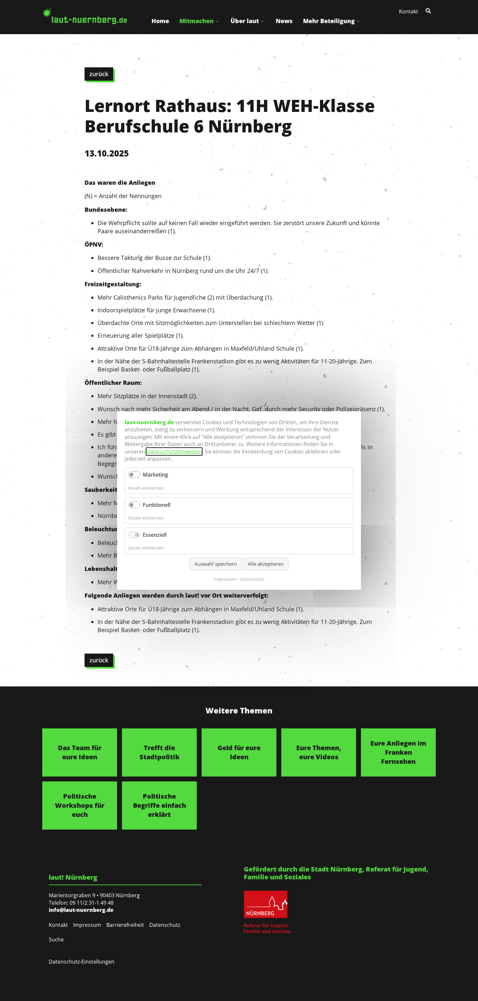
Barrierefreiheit (125, 924)
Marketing (155, 474)
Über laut (245, 21)
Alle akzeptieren (266, 564)
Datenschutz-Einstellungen (81, 961)
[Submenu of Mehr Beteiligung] (358, 21)
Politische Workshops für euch (79, 805)
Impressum (87, 924)
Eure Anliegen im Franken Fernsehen (398, 752)
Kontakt (408, 11)
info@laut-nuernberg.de (81, 909)
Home (160, 21)
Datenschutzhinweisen (174, 451)
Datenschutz (164, 924)
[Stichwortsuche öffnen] (429, 10)
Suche (56, 939)
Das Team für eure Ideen (79, 752)
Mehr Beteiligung (329, 21)
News (284, 21)
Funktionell (156, 504)
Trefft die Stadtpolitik (159, 752)
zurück (98, 74)
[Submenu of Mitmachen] (217, 21)
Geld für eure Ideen (239, 752)
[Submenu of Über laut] (262, 21)
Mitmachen (196, 21)
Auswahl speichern (215, 564)
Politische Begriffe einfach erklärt (159, 805)
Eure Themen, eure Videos (318, 752)
